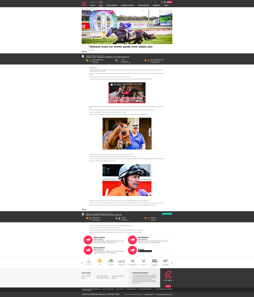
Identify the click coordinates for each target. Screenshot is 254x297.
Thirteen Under (95, 217)
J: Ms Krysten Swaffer (154, 62)
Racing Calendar (86, 276)
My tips (161, 2)
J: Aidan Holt (153, 220)
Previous (82, 263)
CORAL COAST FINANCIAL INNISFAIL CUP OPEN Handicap (107, 57)
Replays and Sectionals (118, 276)
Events (83, 278)
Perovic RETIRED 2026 (97, 59)
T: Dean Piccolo (153, 219)
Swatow (141, 249)
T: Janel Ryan (123, 219)
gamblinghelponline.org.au (164, 294)
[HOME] (84, 3)
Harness (101, 2)
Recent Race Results (102, 276)
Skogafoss (152, 217)
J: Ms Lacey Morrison (96, 220)
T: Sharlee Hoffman (96, 219)
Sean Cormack (99, 237)
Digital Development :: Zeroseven (164, 289)
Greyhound (104, 2)
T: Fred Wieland (95, 61)
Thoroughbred (97, 2)
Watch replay (168, 213)
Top (167, 286)
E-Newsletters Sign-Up (103, 278)
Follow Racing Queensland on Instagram (165, 280)
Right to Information (108, 289)
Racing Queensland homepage (168, 274)
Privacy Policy (120, 289)
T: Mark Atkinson (124, 61)
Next (172, 263)
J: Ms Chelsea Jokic (125, 220)
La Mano (123, 217)
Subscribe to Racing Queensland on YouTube (169, 280)
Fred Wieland (143, 237)
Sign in (169, 2)
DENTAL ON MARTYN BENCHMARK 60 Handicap (104, 215)
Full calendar (164, 2)
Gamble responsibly (87, 290)
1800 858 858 (149, 294)
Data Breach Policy (131, 289)
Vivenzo (123, 59)
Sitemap (114, 278)
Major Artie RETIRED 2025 (156, 59)
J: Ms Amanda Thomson (126, 62)
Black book (158, 2)
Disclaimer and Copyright (145, 289)
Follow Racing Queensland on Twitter (167, 280)
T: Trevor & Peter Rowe (155, 61)
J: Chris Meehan (95, 62)
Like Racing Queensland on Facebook (171, 280)
